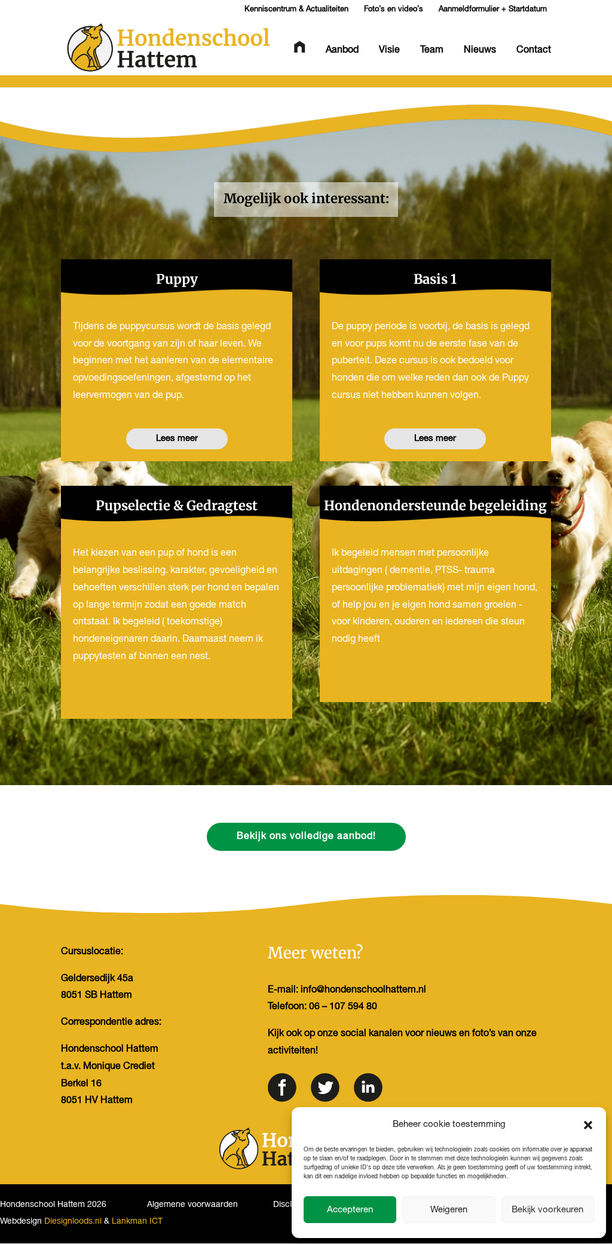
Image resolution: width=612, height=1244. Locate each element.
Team (431, 50)
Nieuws (480, 50)
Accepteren (350, 1210)
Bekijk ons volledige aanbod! (306, 836)
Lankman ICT (137, 1221)
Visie (389, 50)
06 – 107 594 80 (343, 1007)
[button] (588, 1125)
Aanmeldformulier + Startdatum (493, 9)
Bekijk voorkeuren (547, 1210)
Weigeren (448, 1210)
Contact (533, 50)
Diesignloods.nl (73, 1221)
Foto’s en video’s (393, 9)
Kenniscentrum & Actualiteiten (296, 9)
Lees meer (177, 438)
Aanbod (342, 50)
